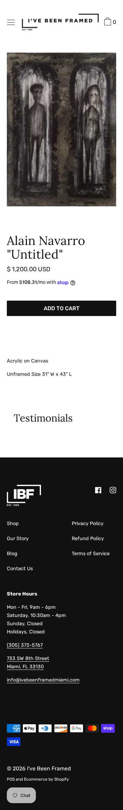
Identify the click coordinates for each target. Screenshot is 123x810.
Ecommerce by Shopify (46, 779)
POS (11, 779)
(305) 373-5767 (25, 645)
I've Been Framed (49, 768)
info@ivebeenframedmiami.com (43, 680)
